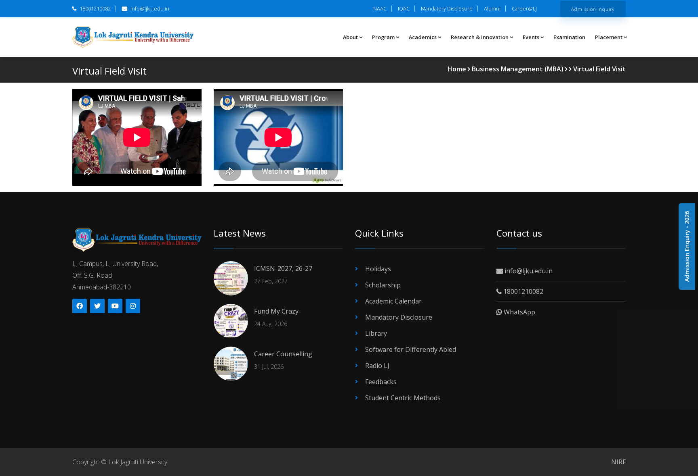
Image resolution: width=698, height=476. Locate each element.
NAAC (380, 8)
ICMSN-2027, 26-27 (283, 268)
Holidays (378, 268)
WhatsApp (518, 312)
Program (383, 37)
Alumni (492, 8)
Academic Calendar (393, 301)
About (350, 37)
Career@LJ (524, 8)
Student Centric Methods (403, 397)
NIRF (618, 461)
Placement (608, 37)
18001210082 (94, 8)
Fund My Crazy (276, 311)
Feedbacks (381, 381)
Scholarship (383, 285)
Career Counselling (283, 353)
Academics (423, 37)
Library (376, 333)
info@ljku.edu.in (149, 8)
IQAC (404, 8)
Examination (569, 37)
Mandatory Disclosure (447, 8)
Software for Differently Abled (410, 349)
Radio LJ (377, 365)
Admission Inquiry (593, 9)
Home (457, 68)
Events (531, 37)
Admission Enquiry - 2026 (687, 246)
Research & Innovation (480, 37)
